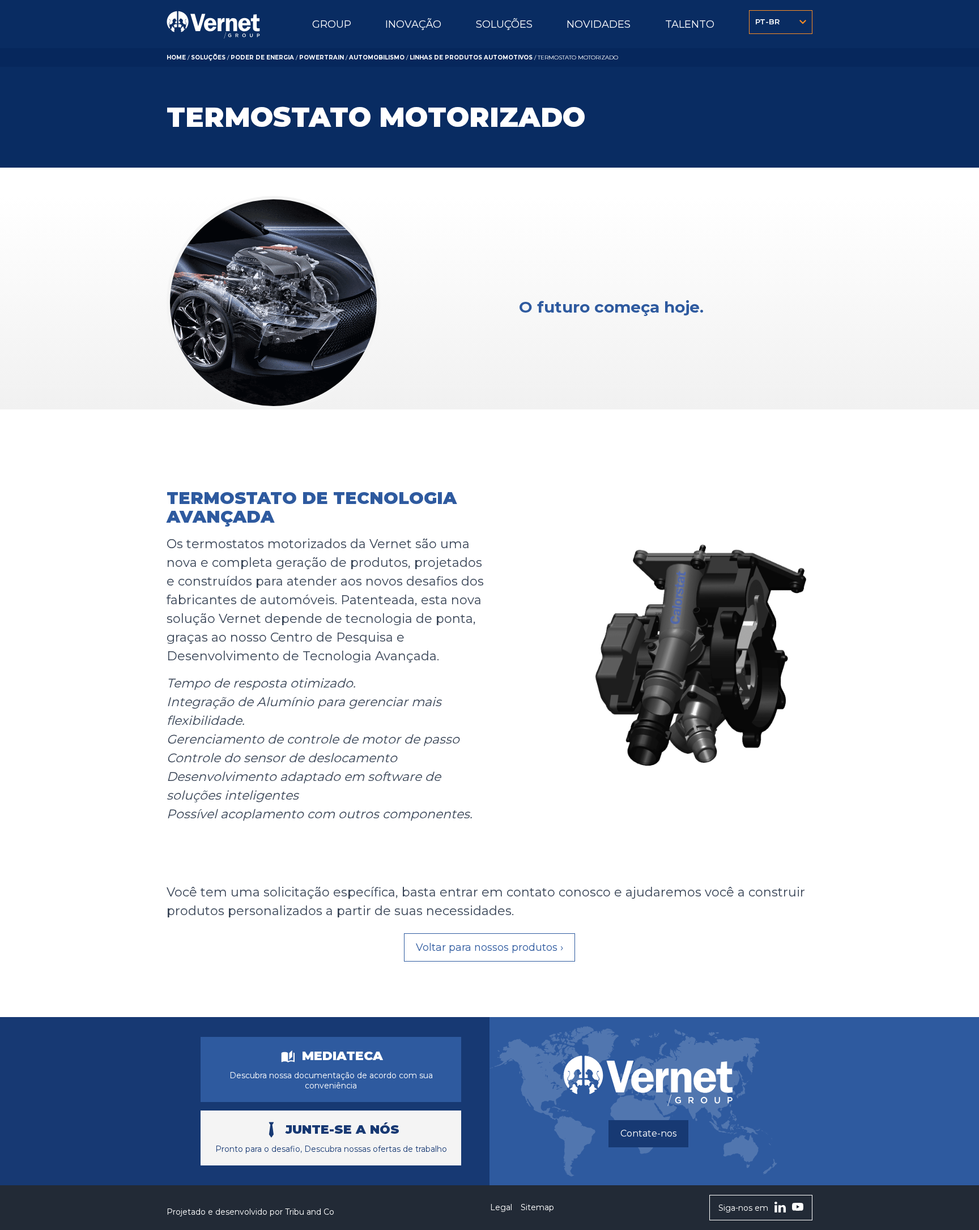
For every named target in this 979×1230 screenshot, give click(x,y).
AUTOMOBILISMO (377, 57)
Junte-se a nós (342, 1130)
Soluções (208, 57)
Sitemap (537, 1207)
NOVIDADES (599, 24)
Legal (501, 1207)
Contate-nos (648, 1133)
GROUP (331, 24)
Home (176, 57)
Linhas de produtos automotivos (471, 57)
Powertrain (321, 57)
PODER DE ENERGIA (262, 57)
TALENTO (689, 24)
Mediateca (342, 1056)
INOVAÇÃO (413, 24)
